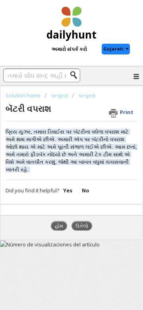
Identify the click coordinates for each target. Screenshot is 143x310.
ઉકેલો (81, 225)
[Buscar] (76, 75)
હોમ (59, 225)
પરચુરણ (59, 95)
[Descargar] (56, 147)
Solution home (24, 95)
